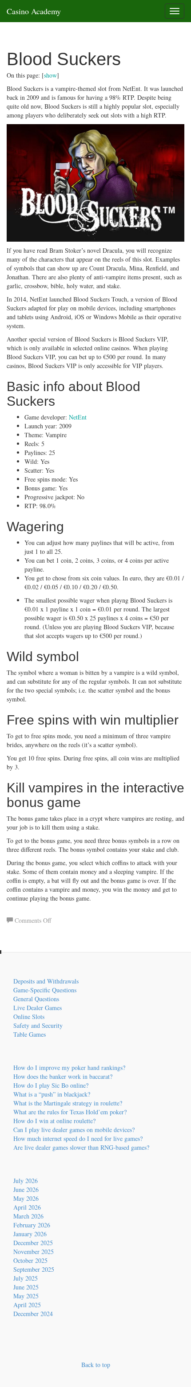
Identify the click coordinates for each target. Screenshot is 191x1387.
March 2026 (28, 1216)
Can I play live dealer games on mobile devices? (74, 1129)
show (50, 75)
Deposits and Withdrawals (46, 981)
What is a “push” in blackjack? (51, 1094)
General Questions (36, 999)
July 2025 (25, 1278)
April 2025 (27, 1305)
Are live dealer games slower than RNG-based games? (81, 1147)
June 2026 (26, 1189)
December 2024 (33, 1313)
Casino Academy (34, 11)
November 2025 (33, 1251)
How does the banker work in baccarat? (62, 1076)
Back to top (95, 1364)
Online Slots (28, 1016)
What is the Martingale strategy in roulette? (67, 1103)
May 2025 (26, 1296)
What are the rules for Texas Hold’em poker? (70, 1112)
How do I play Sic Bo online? (50, 1085)
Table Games (29, 1034)
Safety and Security (38, 1025)
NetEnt (78, 417)
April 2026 (27, 1207)
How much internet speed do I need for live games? (78, 1138)
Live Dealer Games (37, 1007)
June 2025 (26, 1287)
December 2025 (33, 1242)
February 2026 (31, 1225)
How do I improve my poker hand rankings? (69, 1067)
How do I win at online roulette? (54, 1121)
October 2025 (30, 1260)
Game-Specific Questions (44, 990)
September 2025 (33, 1269)
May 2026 (26, 1198)
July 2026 (25, 1180)
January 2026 (30, 1234)
